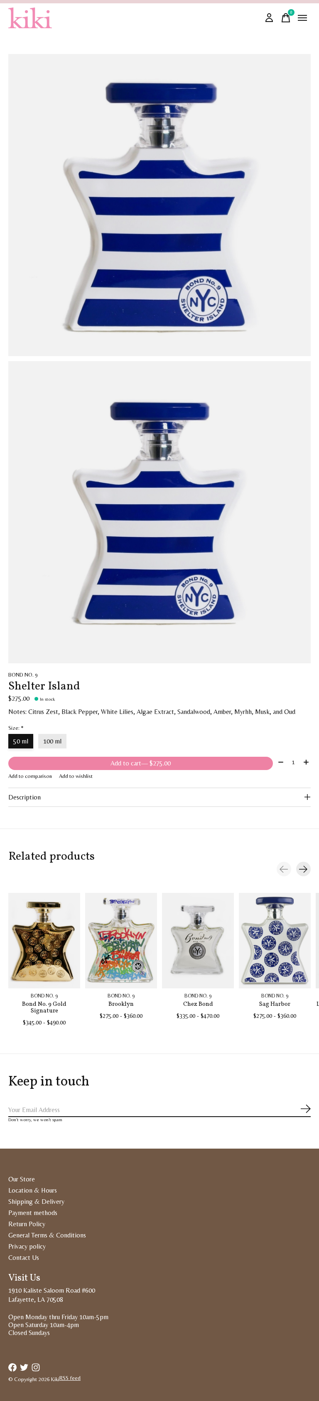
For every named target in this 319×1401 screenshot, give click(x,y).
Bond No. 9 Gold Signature (44, 1007)
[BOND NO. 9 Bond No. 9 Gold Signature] (44, 940)
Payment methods (32, 1213)
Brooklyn (121, 1004)
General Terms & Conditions (47, 1235)
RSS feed (70, 1378)
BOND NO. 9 (23, 675)
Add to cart (140, 763)
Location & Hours (32, 1190)
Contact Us (23, 1258)
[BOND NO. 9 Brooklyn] (121, 940)
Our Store (21, 1179)
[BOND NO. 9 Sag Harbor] (275, 940)
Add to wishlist (76, 776)
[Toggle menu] (302, 18)
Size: (16, 728)
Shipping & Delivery (36, 1201)
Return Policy (26, 1224)
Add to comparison (30, 776)
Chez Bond (198, 1004)
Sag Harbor (274, 1004)
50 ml (20, 741)
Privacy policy (27, 1246)
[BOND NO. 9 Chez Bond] (198, 940)
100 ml (52, 741)
